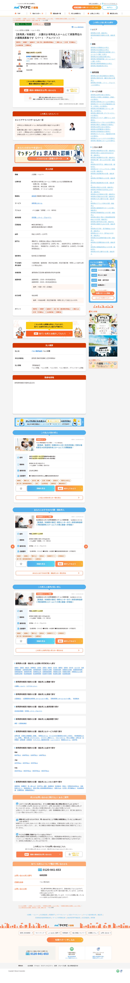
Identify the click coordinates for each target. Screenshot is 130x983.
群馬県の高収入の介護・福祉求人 (102, 187)
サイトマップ (40, 933)
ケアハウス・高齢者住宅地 (41, 740)
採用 (55, 965)
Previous (13, 546)
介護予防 (74, 740)
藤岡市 (61, 667)
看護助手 (52, 915)
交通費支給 (20, 790)
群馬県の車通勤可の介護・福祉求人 (103, 157)
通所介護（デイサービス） (32, 738)
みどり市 (77, 667)
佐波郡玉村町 (19, 673)
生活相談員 (43, 915)
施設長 (100, 915)
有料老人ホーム (37, 203)
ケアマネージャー (32, 686)
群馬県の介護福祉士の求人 (100, 47)
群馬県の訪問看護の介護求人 (100, 129)
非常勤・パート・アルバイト (41, 217)
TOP (19, 13)
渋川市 (55, 667)
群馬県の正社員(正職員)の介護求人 (102, 76)
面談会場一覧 (57, 13)
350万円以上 (36, 771)
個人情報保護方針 (73, 965)
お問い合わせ (105, 933)
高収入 (64, 786)
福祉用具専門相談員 (73, 917)
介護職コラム (92, 933)
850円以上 (18, 755)
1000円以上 (25, 755)
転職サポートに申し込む (86, 7)
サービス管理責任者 (59, 917)
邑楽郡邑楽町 (67, 673)
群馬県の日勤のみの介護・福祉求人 (103, 196)
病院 (16, 723)
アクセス (37, 965)
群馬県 (28, 56)
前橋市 (17, 667)
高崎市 (22, 667)
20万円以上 (26, 763)
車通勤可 (24, 786)
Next (86, 546)
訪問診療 (22, 740)
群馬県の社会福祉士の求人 (100, 50)
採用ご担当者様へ (25, 933)
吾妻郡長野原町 (78, 669)
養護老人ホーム (66, 740)
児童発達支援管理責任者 (43, 917)
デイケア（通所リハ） (48, 738)
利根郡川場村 (67, 671)
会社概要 (30, 965)
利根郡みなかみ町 (77, 671)
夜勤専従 (17, 786)
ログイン (110, 7)
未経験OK (51, 786)
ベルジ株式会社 (79, 27)
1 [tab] (71, 70)
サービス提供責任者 (89, 915)
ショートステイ (55, 740)
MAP (28, 61)
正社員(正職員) (19, 711)
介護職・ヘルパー (20, 686)
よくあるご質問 (53, 933)
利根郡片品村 (57, 671)
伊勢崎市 (33, 667)
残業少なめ (58, 788)
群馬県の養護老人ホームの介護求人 (103, 141)
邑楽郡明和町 (37, 673)
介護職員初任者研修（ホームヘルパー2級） (36, 698)
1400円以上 (42, 755)
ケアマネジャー (62, 915)
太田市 (39, 667)
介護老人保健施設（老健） (29, 736)
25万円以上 (34, 763)
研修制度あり (28, 788)
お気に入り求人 (95, 13)
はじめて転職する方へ (103, 298)
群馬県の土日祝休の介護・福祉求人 (103, 194)
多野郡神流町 (37, 669)
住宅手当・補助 (42, 786)
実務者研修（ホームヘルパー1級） (61, 698)
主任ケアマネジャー (74, 915)
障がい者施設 (71, 738)
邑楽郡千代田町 (47, 673)
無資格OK (76, 698)
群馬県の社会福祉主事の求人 (100, 57)
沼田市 (45, 667)
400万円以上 (45, 771)
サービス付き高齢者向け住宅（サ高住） (61, 736)
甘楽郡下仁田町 (47, 669)
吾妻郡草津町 (28, 671)
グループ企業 (62, 965)
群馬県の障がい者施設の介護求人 (102, 124)
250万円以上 (18, 771)
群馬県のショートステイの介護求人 (103, 138)
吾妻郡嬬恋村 (19, 671)
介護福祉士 (18, 698)
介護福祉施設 (23, 723)
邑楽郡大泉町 (57, 673)
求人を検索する (76, 13)
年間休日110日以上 (73, 786)
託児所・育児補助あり (69, 788)
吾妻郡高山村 (37, 671)
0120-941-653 (52, 869)
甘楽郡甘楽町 (57, 669)
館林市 (50, 667)
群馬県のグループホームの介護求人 (103, 122)
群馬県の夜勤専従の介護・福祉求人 (103, 150)
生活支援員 (85, 917)
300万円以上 (27, 771)
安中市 (71, 667)
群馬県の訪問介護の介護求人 (100, 95)
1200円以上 (34, 755)
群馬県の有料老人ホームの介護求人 (103, 102)
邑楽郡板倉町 (28, 673)
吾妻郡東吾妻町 (47, 671)
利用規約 (65, 933)
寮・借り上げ (32, 786)
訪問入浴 (78, 738)
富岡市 (66, 667)
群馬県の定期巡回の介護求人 (100, 131)
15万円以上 (18, 763)
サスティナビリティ (47, 965)
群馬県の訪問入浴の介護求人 (100, 127)
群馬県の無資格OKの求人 (99, 66)
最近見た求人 (114, 13)
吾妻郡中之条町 (67, 669)
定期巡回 (29, 740)
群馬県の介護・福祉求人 (99, 33)
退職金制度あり (30, 790)
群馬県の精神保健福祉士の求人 (101, 63)
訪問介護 (17, 736)
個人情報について (78, 933)
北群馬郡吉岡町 (27, 669)
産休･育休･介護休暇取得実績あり (43, 788)
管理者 (93, 917)
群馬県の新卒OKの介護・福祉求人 (102, 222)
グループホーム (60, 738)
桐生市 (27, 667)
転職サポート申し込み (65, 940)
